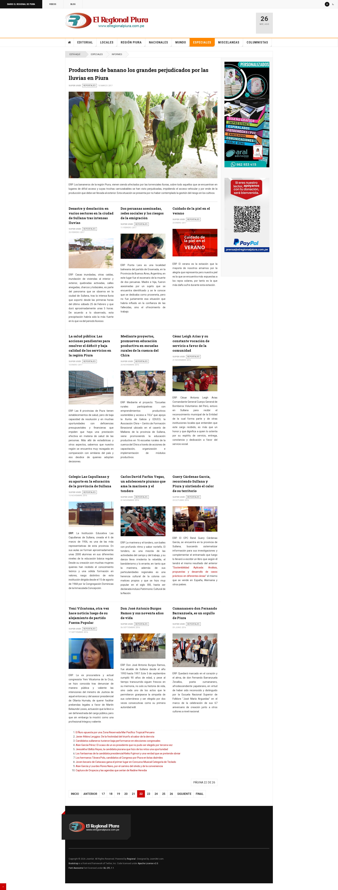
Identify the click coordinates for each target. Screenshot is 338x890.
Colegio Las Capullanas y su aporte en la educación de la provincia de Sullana (90, 481)
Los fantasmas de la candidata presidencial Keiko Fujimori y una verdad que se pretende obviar (128, 753)
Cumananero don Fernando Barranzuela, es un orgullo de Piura (195, 613)
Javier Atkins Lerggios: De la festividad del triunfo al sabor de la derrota (115, 736)
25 (163, 794)
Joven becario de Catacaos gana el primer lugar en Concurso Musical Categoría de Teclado (126, 762)
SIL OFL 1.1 (108, 868)
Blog (73, 4)
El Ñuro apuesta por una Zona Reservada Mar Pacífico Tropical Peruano (115, 732)
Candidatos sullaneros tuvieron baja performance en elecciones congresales (118, 740)
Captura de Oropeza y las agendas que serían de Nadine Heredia (111, 770)
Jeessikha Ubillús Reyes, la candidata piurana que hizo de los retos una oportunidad (122, 749)
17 (103, 794)
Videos (52, 4)
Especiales (202, 42)
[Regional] (106, 21)
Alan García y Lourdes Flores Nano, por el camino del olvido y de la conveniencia (119, 766)
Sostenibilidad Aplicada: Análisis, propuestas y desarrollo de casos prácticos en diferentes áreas (195, 571)
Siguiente (184, 794)
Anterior (90, 794)
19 (118, 794)
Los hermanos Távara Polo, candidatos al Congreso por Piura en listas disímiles (119, 757)
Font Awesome (76, 868)
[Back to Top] (3, 886)
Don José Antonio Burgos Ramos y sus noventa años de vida (142, 613)
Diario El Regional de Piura (21, 4)
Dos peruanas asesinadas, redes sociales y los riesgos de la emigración (142, 213)
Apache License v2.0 (148, 863)
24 (156, 794)
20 (125, 794)
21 (133, 794)
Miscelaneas (228, 42)
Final (200, 794)
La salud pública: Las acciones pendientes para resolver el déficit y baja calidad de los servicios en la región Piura (90, 345)
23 (148, 794)
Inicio (69, 42)
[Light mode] (327, 4)
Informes (117, 54)
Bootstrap (73, 863)
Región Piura (131, 42)
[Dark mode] (333, 4)
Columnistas (257, 42)
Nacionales (158, 42)
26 (171, 794)
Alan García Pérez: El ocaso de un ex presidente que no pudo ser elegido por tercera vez (124, 745)
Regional (131, 859)
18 (110, 794)
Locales (107, 42)
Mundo (180, 42)
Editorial (85, 42)
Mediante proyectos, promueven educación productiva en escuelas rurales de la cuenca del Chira (140, 345)
